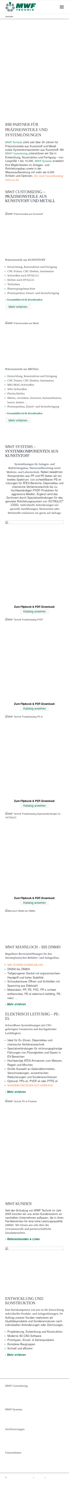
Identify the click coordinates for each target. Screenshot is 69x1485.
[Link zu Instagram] (61, 1480)
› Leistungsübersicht (18, 1400)
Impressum (39, 1477)
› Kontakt (10, 1456)
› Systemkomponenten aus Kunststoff (19, 1415)
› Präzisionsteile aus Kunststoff (24, 1389)
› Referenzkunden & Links (22, 1239)
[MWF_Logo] (28, 7)
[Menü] (62, 7)
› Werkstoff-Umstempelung (22, 1444)
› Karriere (11, 1464)
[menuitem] (62, 7)
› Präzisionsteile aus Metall (22, 1393)
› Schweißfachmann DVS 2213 (24, 1440)
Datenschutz (51, 1477)
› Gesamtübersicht (16, 1420)
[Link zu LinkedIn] (56, 1480)
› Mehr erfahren (15, 1004)
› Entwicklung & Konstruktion (23, 1397)
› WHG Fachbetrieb (17, 1433)
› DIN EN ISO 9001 (17, 1436)
